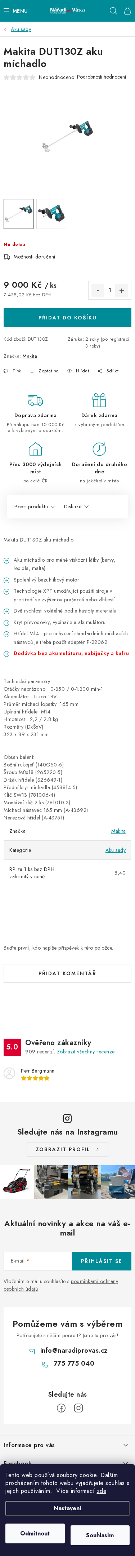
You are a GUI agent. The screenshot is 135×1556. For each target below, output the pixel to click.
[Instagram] (78, 1408)
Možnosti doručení (34, 256)
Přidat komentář (67, 973)
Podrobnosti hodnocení (101, 77)
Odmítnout (35, 1533)
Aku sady (115, 850)
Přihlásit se (101, 1261)
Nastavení (67, 1508)
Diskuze (73, 506)
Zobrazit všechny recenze (86, 1051)
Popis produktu (31, 506)
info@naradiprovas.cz (74, 1350)
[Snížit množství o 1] (97, 290)
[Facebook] (61, 1408)
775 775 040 (74, 1363)
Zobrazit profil (63, 1149)
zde (102, 1491)
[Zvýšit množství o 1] (121, 290)
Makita (30, 356)
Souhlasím (100, 1535)
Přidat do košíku (68, 317)
